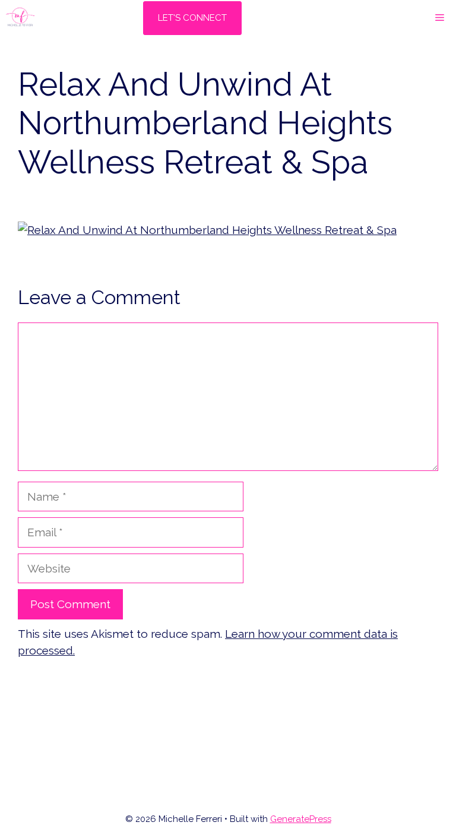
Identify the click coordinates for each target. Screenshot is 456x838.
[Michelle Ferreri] (20, 18)
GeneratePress (300, 819)
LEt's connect (192, 17)
